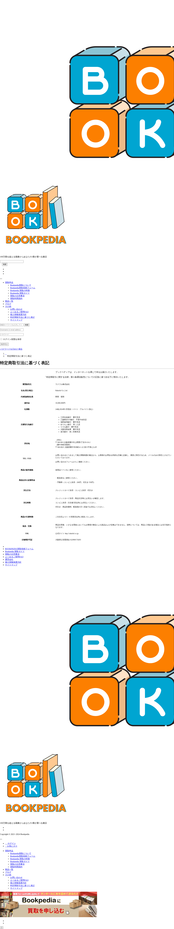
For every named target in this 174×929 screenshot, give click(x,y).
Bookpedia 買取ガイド (20, 293)
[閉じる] (1, 839)
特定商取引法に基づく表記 (22, 317)
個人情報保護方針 (18, 314)
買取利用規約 (16, 298)
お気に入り (11, 846)
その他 (8, 306)
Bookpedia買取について (20, 285)
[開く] (1, 278)
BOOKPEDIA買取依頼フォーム (19, 549)
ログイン (4, 344)
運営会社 (9, 559)
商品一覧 (9, 301)
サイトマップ (16, 320)
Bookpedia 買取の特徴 (20, 290)
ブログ (8, 304)
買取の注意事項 (17, 296)
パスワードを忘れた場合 (11, 349)
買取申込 (9, 282)
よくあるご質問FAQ (19, 312)
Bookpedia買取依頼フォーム (22, 288)
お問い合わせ (16, 309)
